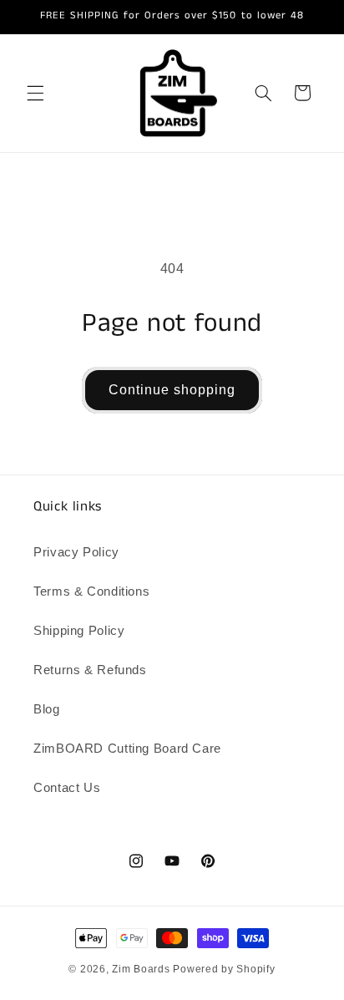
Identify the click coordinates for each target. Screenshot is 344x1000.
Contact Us (66, 787)
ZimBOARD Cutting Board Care (127, 748)
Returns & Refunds (90, 670)
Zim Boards (140, 969)
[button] (35, 93)
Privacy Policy (76, 552)
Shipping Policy (78, 630)
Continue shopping (172, 390)
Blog (46, 709)
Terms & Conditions (91, 591)
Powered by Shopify (224, 969)
